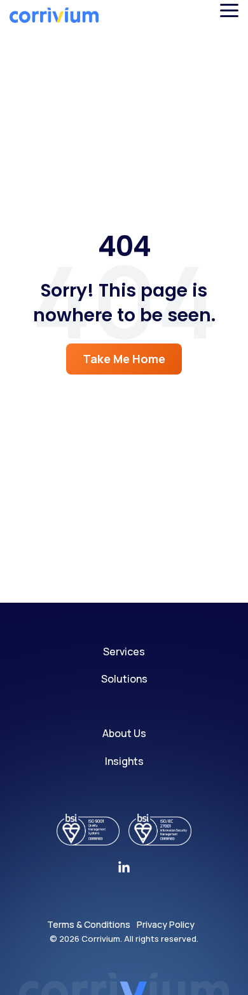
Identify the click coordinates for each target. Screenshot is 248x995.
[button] (229, 9)
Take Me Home (124, 358)
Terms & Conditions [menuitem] (88, 924)
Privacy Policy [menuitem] (166, 924)
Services (124, 651)
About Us (124, 733)
